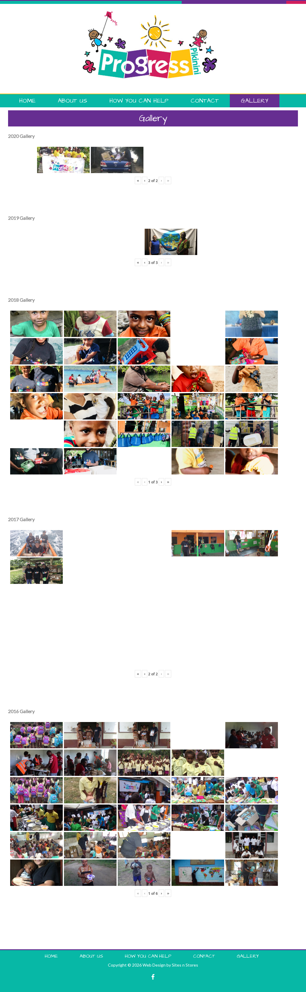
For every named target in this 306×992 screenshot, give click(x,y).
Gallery (254, 101)
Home (27, 101)
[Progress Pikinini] (150, 13)
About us (72, 101)
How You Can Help (139, 101)
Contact (205, 101)
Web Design (154, 964)
